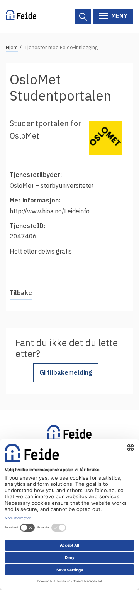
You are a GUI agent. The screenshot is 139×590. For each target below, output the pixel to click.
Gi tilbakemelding (65, 372)
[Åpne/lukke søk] (83, 16)
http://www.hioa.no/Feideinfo (50, 211)
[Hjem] (21, 16)
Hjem (12, 47)
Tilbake (21, 293)
